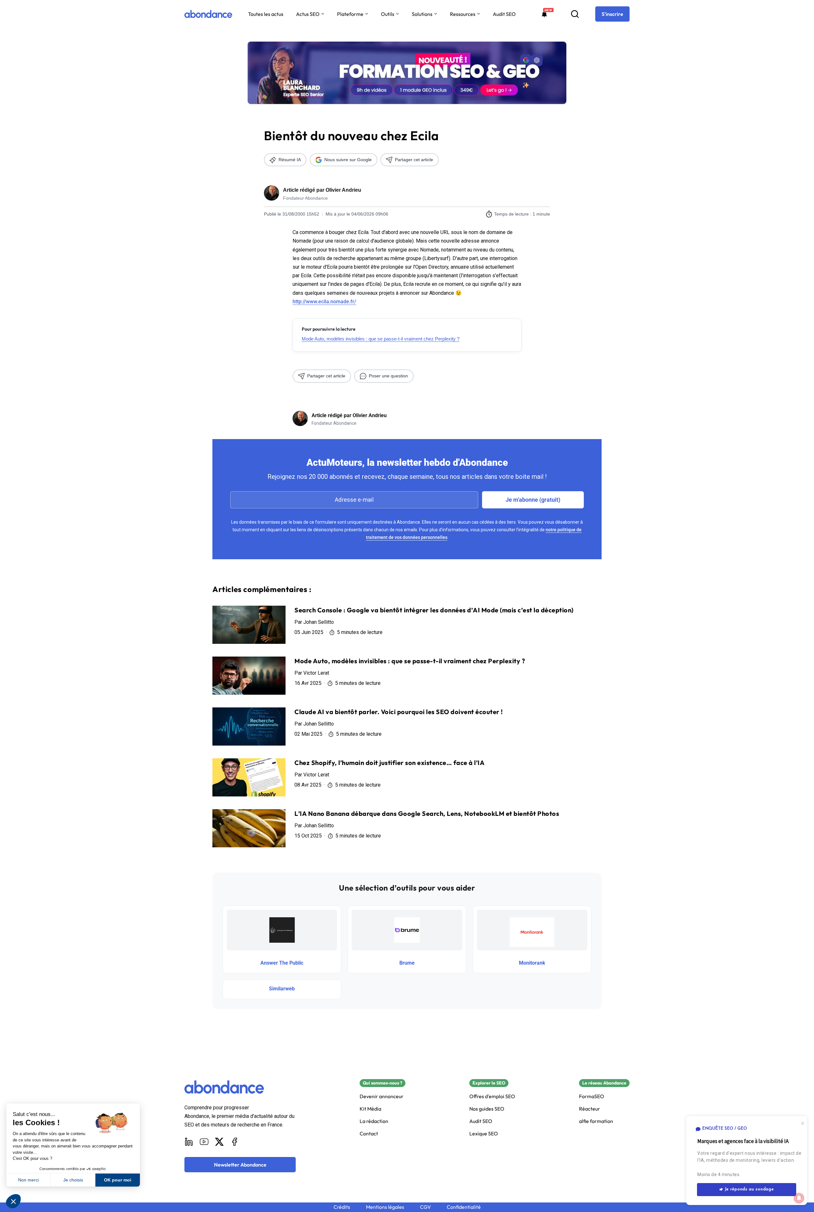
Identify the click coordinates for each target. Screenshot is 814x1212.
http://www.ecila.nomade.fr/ (324, 302)
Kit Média (370, 1109)
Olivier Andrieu (343, 190)
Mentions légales (385, 1207)
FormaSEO (591, 1096)
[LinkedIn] (188, 1141)
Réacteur (589, 1109)
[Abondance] (208, 14)
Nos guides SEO (486, 1109)
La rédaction (374, 1121)
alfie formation (596, 1121)
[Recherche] (575, 14)
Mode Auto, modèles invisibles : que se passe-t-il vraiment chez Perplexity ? (380, 338)
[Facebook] (234, 1141)
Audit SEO (504, 14)
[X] (219, 1141)
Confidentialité (464, 1207)
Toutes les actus (265, 14)
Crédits (342, 1207)
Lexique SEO (483, 1134)
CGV (425, 1207)
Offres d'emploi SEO (492, 1096)
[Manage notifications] (799, 1198)
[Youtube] (204, 1141)
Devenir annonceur (382, 1096)
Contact (369, 1134)
